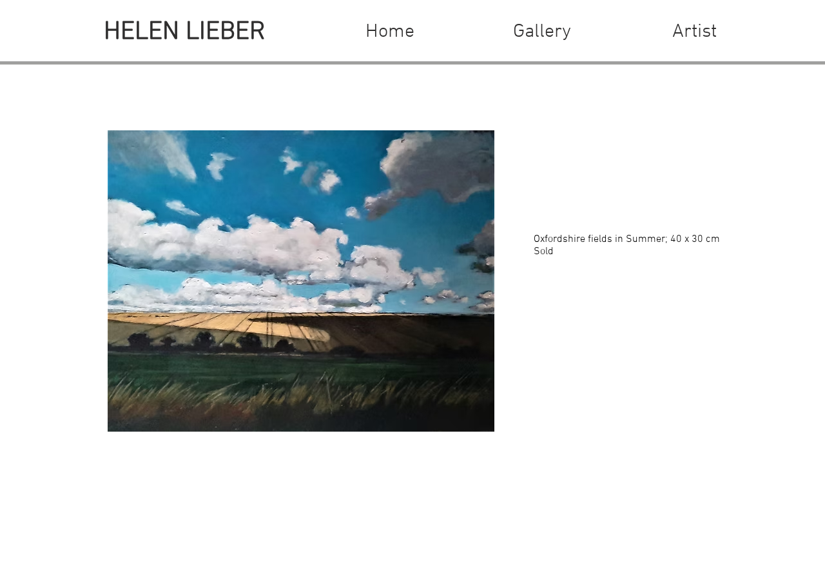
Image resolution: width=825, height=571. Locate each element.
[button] (542, 32)
